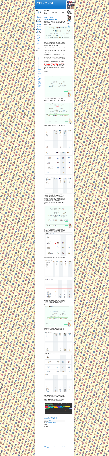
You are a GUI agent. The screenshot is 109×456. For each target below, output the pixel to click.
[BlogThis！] (45, 421)
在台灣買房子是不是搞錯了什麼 (39, 12)
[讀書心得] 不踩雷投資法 (49, 17)
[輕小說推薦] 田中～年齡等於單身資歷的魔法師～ (39, 83)
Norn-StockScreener (53, 422)
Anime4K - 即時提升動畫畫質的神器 (39, 79)
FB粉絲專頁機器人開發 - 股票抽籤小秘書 (39, 26)
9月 (38, 60)
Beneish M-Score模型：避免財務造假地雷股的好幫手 (50, 417)
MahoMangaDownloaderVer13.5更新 (39, 81)
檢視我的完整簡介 (69, 21)
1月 (38, 68)
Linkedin (69, 26)
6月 (38, 63)
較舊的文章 (63, 446)
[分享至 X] (46, 421)
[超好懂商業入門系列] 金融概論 (50, 19)
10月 (38, 59)
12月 (38, 57)
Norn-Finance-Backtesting (38, 36)
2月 (38, 67)
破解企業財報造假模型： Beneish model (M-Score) (50, 418)
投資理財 (47, 422)
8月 (38, 61)
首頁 (54, 446)
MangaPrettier (38, 32)
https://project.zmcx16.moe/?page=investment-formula (51, 73)
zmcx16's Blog (44, 2)
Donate (69, 27)
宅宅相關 (38, 13)
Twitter (69, 28)
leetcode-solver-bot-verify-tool (39, 29)
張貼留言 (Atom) (47, 447)
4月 (38, 65)
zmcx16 (69, 20)
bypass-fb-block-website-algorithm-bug (39, 23)
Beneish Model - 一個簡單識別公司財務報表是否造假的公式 (39, 70)
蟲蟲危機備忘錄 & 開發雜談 (39, 18)
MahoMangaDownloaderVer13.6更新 (39, 74)
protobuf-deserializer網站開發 (39, 44)
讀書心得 (38, 19)
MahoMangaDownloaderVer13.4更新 (39, 86)
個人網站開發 (49, 422)
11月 (38, 58)
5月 (38, 64)
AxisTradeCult (38, 21)
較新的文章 (45, 446)
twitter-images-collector (38, 48)
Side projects (69, 25)
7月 (38, 62)
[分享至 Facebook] (47, 421)
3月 (38, 66)
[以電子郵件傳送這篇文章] (44, 421)
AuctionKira (38, 20)
